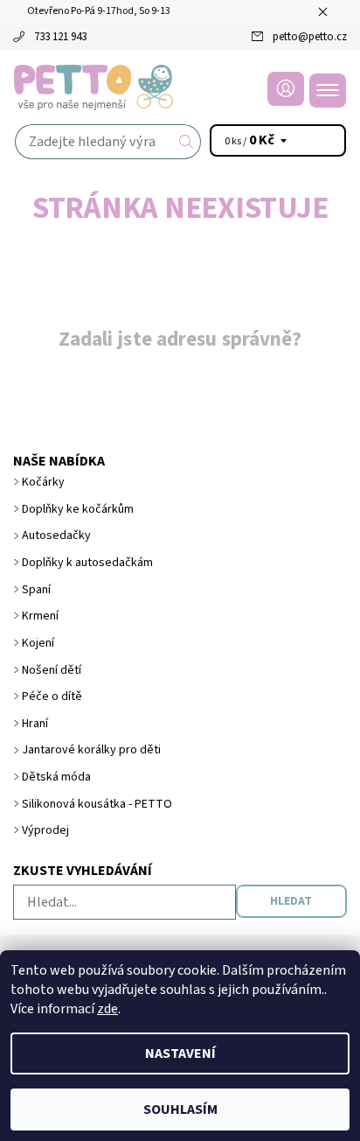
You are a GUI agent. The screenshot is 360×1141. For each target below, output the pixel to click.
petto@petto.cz (310, 37)
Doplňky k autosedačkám (87, 562)
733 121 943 (60, 37)
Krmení (40, 616)
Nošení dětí (51, 670)
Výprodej (45, 830)
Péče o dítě (52, 696)
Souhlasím (180, 1109)
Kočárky (43, 482)
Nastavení (180, 1053)
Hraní (35, 723)
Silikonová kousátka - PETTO (97, 804)
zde (107, 1008)
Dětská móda (56, 777)
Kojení (38, 643)
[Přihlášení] (285, 89)
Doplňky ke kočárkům (78, 509)
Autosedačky (56, 535)
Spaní (36, 589)
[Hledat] (186, 141)
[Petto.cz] (180, 87)
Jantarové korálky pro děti (91, 750)
